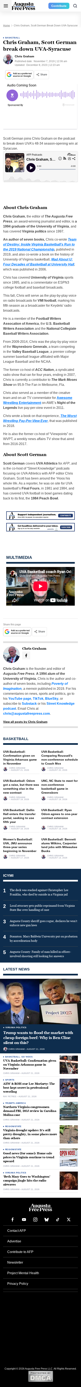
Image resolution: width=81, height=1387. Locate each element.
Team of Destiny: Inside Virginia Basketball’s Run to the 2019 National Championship (39, 244)
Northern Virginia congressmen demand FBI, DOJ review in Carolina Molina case (29, 1111)
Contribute (58, 5)
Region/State (13, 1126)
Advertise (14, 1241)
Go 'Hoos (27, 1057)
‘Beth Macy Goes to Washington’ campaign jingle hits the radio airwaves (26, 1181)
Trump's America (15, 1103)
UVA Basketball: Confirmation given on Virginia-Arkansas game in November (29, 1065)
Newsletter (15, 1262)
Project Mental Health (23, 1273)
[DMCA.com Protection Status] (40, 1376)
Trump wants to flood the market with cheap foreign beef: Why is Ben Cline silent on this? (38, 1037)
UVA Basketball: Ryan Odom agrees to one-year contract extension (59, 814)
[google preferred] (19, 74)
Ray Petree (9, 1097)
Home (6, 25)
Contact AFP (16, 1230)
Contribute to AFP (20, 1252)
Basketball (12, 38)
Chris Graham (17, 768)
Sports (9, 1080)
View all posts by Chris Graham (25, 721)
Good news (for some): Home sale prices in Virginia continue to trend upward (28, 1157)
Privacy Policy (17, 1283)
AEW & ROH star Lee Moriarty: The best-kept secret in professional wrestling (29, 1088)
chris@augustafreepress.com (26, 713)
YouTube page (19, 698)
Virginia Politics (16, 1027)
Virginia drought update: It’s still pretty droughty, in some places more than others (30, 1134)
